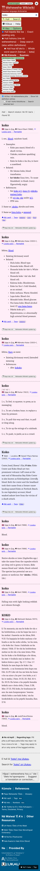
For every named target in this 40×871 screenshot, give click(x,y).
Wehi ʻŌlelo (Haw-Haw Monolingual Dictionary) (17, 831)
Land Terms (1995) (9, 91)
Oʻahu (21, 504)
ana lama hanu (25, 306)
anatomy (22, 217)
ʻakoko (15, 206)
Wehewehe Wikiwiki (20, 7)
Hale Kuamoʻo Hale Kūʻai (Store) (16, 841)
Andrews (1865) (8, 65)
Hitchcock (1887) (8, 87)
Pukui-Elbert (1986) (9, 60)
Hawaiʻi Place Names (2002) (12, 71)
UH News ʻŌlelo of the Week (15, 826)
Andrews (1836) (8, 89)
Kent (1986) (6, 78)
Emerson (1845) (8, 82)
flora (34, 217)
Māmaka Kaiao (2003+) (10, 62)
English (29, 3)
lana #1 (26, 191)
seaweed (27, 212)
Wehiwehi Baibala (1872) (10, 80)
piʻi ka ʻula (18, 197)
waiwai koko (16, 194)
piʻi (31, 197)
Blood (10, 138)
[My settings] (36, 3)
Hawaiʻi (23, 3)
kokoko (18, 367)
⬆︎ (28, 867)
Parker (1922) (7, 67)
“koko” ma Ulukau (19, 759)
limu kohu (16, 212)
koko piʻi (18, 191)
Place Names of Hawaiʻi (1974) (12, 69)
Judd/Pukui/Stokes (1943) (11, 85)
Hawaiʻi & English (13, 3)
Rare (10, 352)
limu (4, 220)
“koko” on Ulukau (22, 764)
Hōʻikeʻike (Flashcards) (12, 837)
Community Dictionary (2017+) (12, 74)
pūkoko (34, 191)
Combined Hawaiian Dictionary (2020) (15, 76)
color (29, 217)
